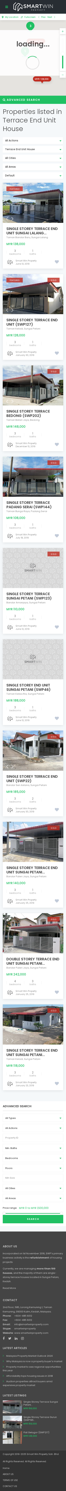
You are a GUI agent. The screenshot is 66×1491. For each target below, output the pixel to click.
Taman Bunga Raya (18, 511)
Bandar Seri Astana (17, 785)
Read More (9, 1288)
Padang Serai (39, 511)
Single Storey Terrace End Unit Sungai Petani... (32, 870)
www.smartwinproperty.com (31, 1333)
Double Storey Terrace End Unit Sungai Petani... (32, 961)
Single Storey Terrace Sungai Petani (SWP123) (29, 596)
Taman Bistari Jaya (17, 420)
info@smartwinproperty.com (31, 1324)
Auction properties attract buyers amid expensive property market (27, 1383)
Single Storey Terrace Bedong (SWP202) (28, 413)
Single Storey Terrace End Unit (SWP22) (32, 778)
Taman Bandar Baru (18, 237)
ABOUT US (8, 1474)
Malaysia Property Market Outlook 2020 (29, 1356)
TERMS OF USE (10, 1480)
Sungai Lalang (39, 237)
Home (6, 1468)
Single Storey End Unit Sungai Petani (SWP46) (28, 687)
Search (33, 1219)
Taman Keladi (14, 328)
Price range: (10, 1208)
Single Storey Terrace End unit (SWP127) (32, 322)
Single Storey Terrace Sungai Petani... (40, 1403)
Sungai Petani (32, 328)
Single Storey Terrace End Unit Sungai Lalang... (32, 231)
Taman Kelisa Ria (16, 694)
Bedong (35, 420)
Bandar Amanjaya (17, 602)
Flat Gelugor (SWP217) (36, 1432)
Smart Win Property (26, 260)
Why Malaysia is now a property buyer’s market (34, 1361)
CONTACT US (10, 1486)
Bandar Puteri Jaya (17, 876)
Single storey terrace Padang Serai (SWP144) (29, 505)
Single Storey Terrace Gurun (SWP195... (40, 1418)
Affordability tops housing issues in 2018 (29, 1376)
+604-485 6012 (23, 1316)
